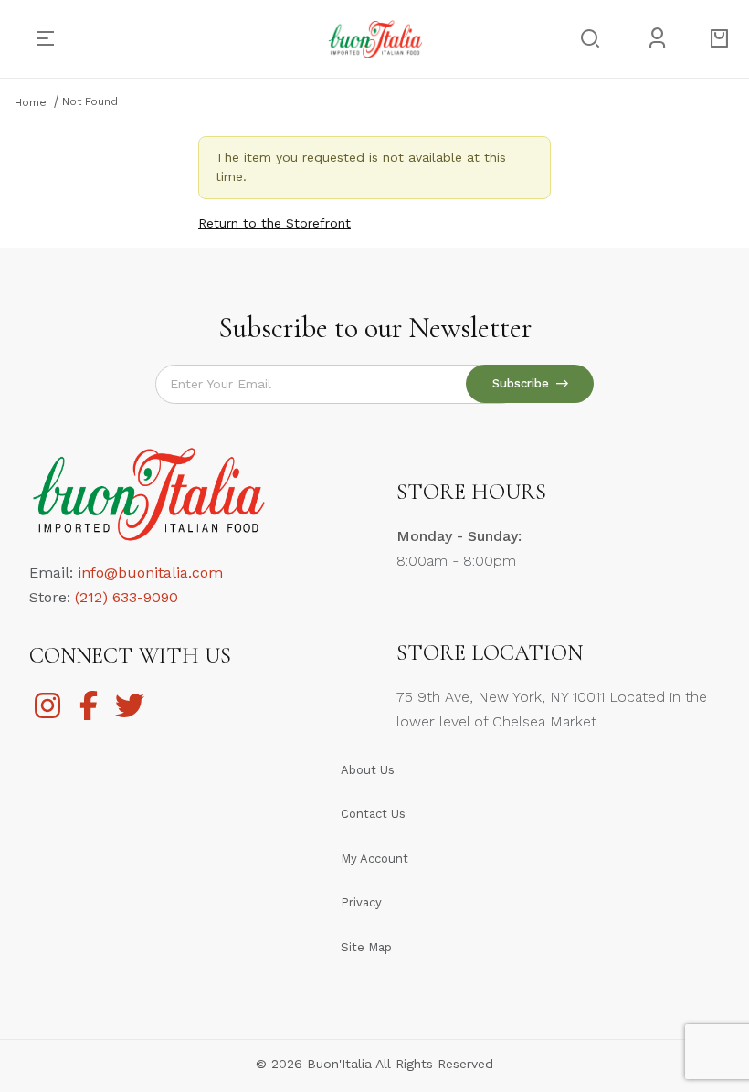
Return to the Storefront (274, 223)
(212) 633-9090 (126, 597)
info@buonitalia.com (150, 572)
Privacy (361, 902)
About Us (368, 770)
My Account (374, 858)
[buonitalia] (375, 37)
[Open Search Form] (588, 39)
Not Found (90, 101)
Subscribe (524, 383)
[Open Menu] (52, 39)
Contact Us (373, 814)
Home (31, 102)
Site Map (366, 947)
